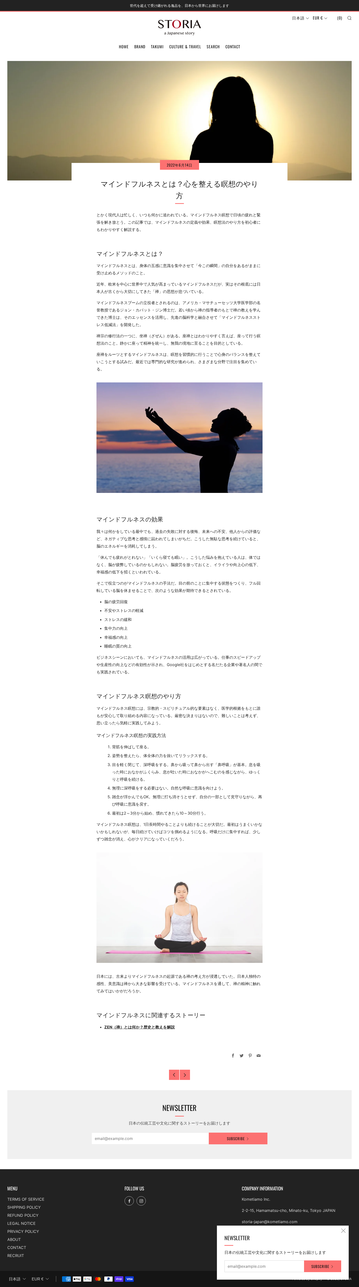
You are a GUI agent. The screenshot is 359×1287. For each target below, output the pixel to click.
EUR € (318, 18)
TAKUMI (157, 47)
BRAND (139, 47)
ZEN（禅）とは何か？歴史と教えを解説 (139, 1027)
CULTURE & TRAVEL (185, 47)
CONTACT (232, 47)
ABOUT (14, 1239)
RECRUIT (15, 1255)
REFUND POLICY (23, 1215)
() (339, 18)
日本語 (298, 18)
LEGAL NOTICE (21, 1223)
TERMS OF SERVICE (25, 1199)
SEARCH (213, 47)
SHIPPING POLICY (24, 1207)
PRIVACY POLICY (23, 1231)
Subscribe (236, 1138)
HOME (124, 47)
